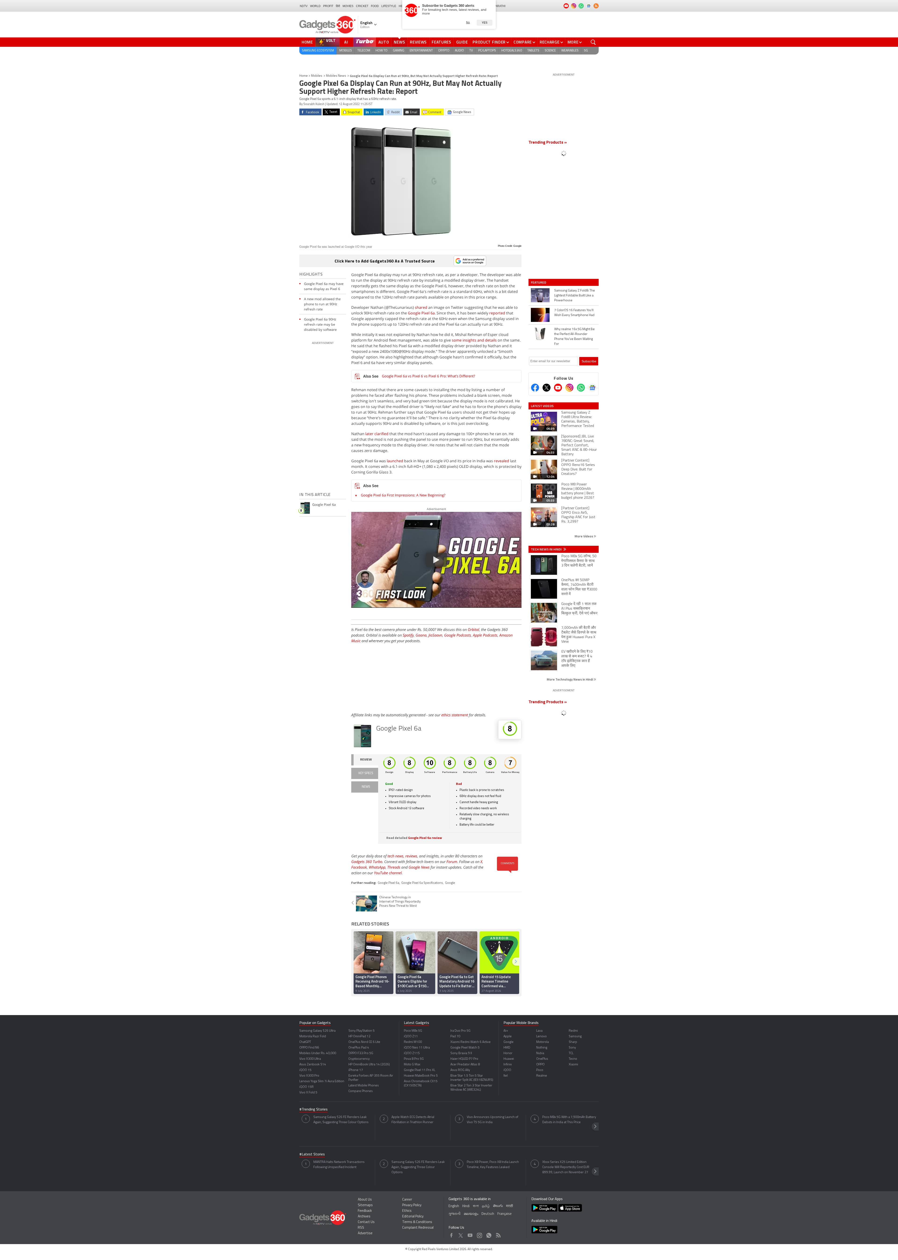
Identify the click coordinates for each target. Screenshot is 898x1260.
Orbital (473, 629)
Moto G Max (412, 1064)
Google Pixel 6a (421, 313)
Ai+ (505, 1031)
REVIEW (366, 759)
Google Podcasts (457, 635)
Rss (497, 1234)
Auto (383, 42)
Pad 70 (455, 1036)
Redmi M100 (413, 1042)
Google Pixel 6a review (425, 838)
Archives (364, 1216)
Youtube (470, 1234)
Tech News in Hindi (546, 549)
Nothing (541, 1047)
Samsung (575, 1036)
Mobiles (345, 50)
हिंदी (338, 6)
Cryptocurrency (359, 1059)
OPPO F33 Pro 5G (360, 1053)
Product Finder (489, 42)
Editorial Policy (413, 1216)
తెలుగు (498, 1206)
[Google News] (592, 388)
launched (395, 460)
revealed (501, 460)
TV (471, 50)
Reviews (418, 42)
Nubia (540, 1053)
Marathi (499, 6)
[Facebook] (535, 388)
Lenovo (541, 1036)
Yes (484, 22)
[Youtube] (558, 388)
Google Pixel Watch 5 (465, 1047)
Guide (462, 42)
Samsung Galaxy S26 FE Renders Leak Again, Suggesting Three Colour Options (341, 1119)
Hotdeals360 (511, 50)
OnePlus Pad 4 (358, 1047)
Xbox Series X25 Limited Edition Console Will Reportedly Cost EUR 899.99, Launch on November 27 (565, 1167)
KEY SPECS (365, 773)
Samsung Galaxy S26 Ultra (317, 1031)
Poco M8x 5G (413, 1031)
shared (421, 307)
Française (504, 1214)
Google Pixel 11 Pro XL (419, 1070)
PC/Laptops (487, 50)
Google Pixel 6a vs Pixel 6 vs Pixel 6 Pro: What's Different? (428, 376)
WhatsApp (377, 867)
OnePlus (542, 1059)
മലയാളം (471, 1214)
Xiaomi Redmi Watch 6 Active (470, 1042)
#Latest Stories (312, 1154)
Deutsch (488, 1214)
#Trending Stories (313, 1109)
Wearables (570, 50)
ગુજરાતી (454, 1214)
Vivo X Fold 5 (308, 1092)
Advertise (365, 1233)
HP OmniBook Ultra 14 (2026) (369, 1064)
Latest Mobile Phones (363, 1085)
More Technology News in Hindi (570, 679)
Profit (328, 6)
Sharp (573, 1042)
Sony (572, 1047)
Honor (507, 1053)
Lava (539, 1031)
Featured (539, 282)
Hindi (466, 1206)
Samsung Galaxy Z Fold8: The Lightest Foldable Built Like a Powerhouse (574, 295)
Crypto (443, 50)
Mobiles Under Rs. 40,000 (317, 1053)
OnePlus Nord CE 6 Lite (364, 1042)
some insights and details (474, 340)
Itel (505, 1076)
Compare (523, 42)
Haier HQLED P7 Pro (464, 1059)
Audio (459, 50)
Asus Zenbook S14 (312, 1064)
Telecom (363, 50)
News (399, 42)
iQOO (507, 1070)
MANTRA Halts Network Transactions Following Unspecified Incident (339, 1164)
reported (497, 313)
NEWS (366, 787)
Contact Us (366, 1222)
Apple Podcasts (485, 635)
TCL (571, 1053)
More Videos (584, 536)
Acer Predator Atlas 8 (465, 1064)
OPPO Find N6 (309, 1047)
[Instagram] (569, 388)
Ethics (407, 1211)
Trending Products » (548, 143)
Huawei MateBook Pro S (421, 1076)
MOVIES (348, 6)
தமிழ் (486, 1206)
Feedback (365, 1211)
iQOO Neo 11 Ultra (417, 1047)
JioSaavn (435, 635)
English (454, 1206)
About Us (365, 1200)
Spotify (408, 635)
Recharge (550, 42)
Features (441, 42)
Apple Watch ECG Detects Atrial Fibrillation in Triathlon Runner (412, 1119)
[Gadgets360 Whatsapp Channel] (581, 388)
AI (346, 42)
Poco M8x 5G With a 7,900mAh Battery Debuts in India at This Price (569, 1119)
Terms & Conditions (417, 1222)
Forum (451, 861)
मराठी (509, 1206)
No (468, 22)
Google (450, 883)
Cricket (362, 6)
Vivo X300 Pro (309, 1076)
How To (381, 50)
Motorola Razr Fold (312, 1036)
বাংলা (476, 1206)
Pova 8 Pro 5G (414, 1059)
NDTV (304, 6)
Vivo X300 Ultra (310, 1059)
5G (586, 50)
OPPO (540, 1064)
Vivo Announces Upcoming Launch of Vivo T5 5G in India (492, 1119)
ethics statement (454, 714)
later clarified (376, 433)
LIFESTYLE (388, 6)
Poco (539, 1070)
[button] (515, 962)
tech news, (396, 856)
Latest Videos (542, 406)
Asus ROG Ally (460, 1070)
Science (550, 50)
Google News (419, 867)
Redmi (573, 1031)
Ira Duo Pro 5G (460, 1031)
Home (307, 42)
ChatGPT (305, 1042)
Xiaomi (573, 1064)
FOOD (375, 6)
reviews (411, 856)
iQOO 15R (306, 1087)
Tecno (573, 1059)
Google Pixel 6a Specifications (422, 883)
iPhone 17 (355, 1070)
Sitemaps (365, 1205)
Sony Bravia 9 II (461, 1053)
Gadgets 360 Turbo (366, 861)
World (315, 6)
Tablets (533, 50)
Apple (507, 1036)
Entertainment (421, 50)
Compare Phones (360, 1091)
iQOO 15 (305, 1070)
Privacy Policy (411, 1205)
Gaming (398, 50)
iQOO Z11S (412, 1053)
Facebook (359, 867)
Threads (393, 867)
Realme (541, 1076)
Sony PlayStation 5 (361, 1031)
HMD (506, 1047)
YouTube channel (388, 872)
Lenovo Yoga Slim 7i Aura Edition (321, 1081)
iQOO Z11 (411, 1036)
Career (407, 1200)
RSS (361, 1228)
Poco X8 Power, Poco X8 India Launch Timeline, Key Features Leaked (493, 1164)
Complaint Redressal (418, 1228)
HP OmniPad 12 (359, 1036)
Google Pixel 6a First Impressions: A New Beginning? (403, 495)
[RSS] (596, 5)
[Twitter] (546, 388)
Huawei (508, 1059)
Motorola (542, 1042)
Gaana (421, 635)
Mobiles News (336, 76)
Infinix (507, 1064)
